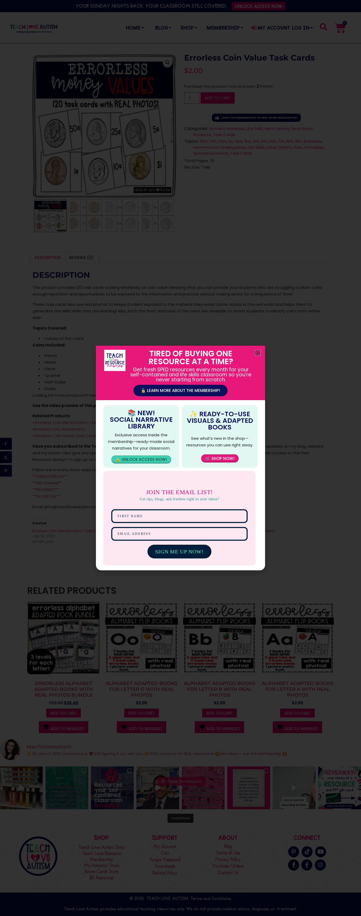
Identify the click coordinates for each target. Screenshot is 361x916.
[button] (258, 353)
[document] (180, 458)
